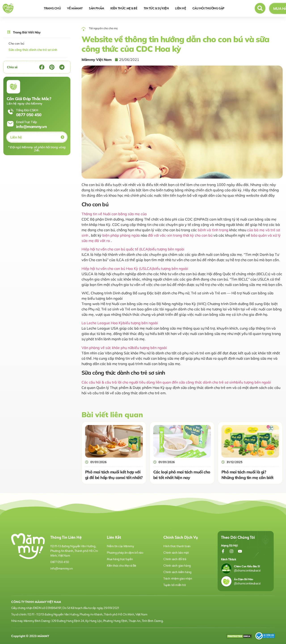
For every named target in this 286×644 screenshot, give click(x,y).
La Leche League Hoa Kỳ (120, 323)
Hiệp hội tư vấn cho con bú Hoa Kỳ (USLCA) (135, 268)
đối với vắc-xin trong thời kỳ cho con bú (180, 235)
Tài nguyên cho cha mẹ (103, 28)
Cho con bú (16, 43)
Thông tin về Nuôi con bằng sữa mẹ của (114, 214)
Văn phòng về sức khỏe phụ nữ (124, 347)
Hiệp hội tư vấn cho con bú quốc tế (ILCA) (133, 249)
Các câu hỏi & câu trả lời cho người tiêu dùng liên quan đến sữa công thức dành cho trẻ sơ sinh (176, 382)
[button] (42, 67)
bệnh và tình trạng (213, 230)
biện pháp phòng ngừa (121, 235)
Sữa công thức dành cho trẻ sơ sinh (32, 50)
